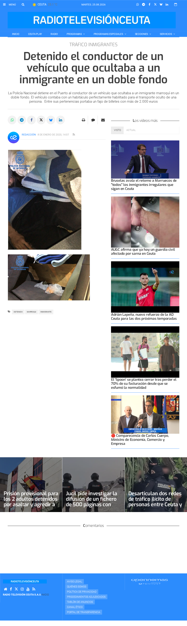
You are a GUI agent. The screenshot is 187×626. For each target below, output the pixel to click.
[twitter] (16, 589)
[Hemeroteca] (175, 4)
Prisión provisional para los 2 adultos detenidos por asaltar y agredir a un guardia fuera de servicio (31, 504)
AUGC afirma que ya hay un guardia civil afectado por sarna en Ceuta (143, 251)
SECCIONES (141, 34)
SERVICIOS (166, 34)
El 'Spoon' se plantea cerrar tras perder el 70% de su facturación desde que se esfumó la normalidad (143, 383)
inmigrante (45, 312)
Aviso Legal (74, 581)
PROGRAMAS (74, 34)
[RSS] (33, 589)
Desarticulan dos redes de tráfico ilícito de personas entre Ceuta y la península (155, 501)
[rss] (74, 135)
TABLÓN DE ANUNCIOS (80, 601)
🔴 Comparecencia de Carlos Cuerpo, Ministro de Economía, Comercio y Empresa (140, 439)
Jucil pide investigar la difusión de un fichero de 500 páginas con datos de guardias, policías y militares (91, 504)
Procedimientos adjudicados (86, 596)
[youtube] (28, 589)
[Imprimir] (83, 120)
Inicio (15, 34)
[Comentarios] (93, 120)
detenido (18, 312)
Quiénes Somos (76, 586)
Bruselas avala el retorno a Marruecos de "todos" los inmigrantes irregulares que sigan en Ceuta (144, 184)
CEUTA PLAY (35, 34)
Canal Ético (75, 607)
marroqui (31, 312)
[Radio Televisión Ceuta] (92, 20)
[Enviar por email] (103, 120)
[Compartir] (138, 4)
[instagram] (22, 589)
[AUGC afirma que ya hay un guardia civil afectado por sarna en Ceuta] (145, 222)
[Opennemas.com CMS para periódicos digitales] (149, 581)
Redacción (29, 134)
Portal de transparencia (83, 612)
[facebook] (11, 589)
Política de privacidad (81, 591)
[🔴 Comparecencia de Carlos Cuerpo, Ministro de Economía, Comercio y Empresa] (145, 414)
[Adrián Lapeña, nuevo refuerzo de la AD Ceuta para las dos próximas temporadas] (145, 287)
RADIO (54, 34)
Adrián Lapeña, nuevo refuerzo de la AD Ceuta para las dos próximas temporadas (144, 316)
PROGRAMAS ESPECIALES (109, 34)
